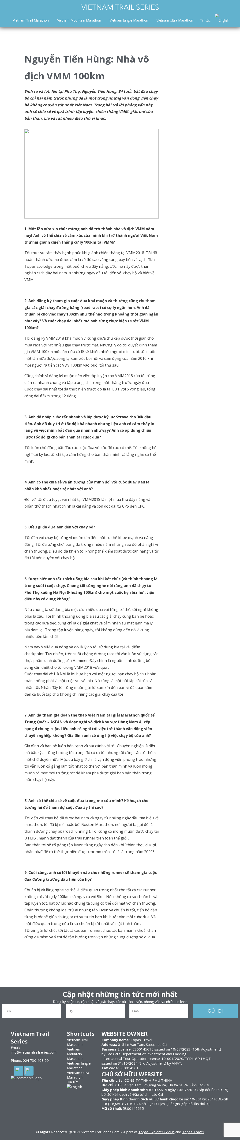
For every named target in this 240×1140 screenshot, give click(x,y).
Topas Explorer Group (156, 1131)
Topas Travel (193, 1131)
